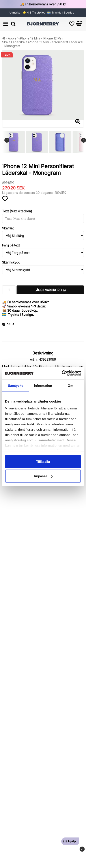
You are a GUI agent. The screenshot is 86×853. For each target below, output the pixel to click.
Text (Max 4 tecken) (17, 211)
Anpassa (40, 476)
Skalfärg (8, 228)
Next (83, 140)
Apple (12, 38)
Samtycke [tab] (15, 385)
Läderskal (18, 42)
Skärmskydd (11, 262)
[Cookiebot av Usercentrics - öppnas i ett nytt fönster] (62, 373)
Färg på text (11, 245)
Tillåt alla (43, 461)
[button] (71, 24)
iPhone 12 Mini (29, 38)
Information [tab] (43, 385)
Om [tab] (70, 385)
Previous (6, 140)
